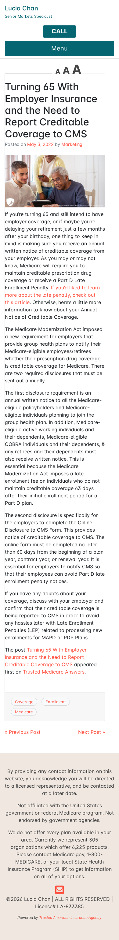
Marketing (71, 144)
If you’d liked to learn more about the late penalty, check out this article (52, 294)
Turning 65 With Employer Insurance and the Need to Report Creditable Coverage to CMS (46, 657)
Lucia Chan (21, 8)
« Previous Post (23, 732)
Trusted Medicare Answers (54, 672)
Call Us (59, 33)
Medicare (24, 711)
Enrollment (55, 701)
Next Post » (91, 732)
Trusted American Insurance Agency (70, 917)
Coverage (24, 701)
